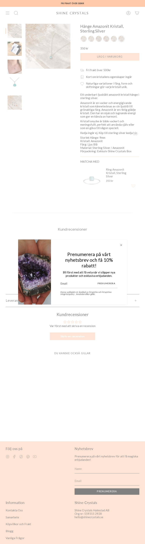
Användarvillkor (83, 294)
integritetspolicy (67, 294)
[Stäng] (121, 245)
